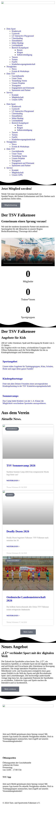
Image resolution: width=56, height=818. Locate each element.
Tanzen (15, 57)
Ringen (20, 52)
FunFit (14, 62)
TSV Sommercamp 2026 (21, 465)
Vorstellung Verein (19, 81)
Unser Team (17, 78)
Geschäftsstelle (18, 76)
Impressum (38, 812)
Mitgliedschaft (17, 97)
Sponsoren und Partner (21, 90)
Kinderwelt (16, 31)
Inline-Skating (17, 43)
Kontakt (15, 95)
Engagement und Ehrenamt (23, 88)
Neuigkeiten (12, 66)
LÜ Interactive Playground (23, 36)
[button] (28, 631)
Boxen (19, 50)
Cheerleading (17, 38)
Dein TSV (11, 74)
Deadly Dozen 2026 (18, 531)
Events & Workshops (20, 71)
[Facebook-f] (13, 750)
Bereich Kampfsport (20, 48)
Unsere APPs (17, 100)
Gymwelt (15, 33)
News (14, 69)
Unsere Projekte (18, 83)
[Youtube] (20, 750)
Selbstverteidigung (24, 55)
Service (10, 92)
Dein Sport (11, 29)
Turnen (15, 59)
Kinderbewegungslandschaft (23, 64)
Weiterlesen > (13, 481)
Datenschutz (48, 812)
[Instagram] (6, 750)
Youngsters (16, 85)
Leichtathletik (17, 45)
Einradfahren (17, 40)
